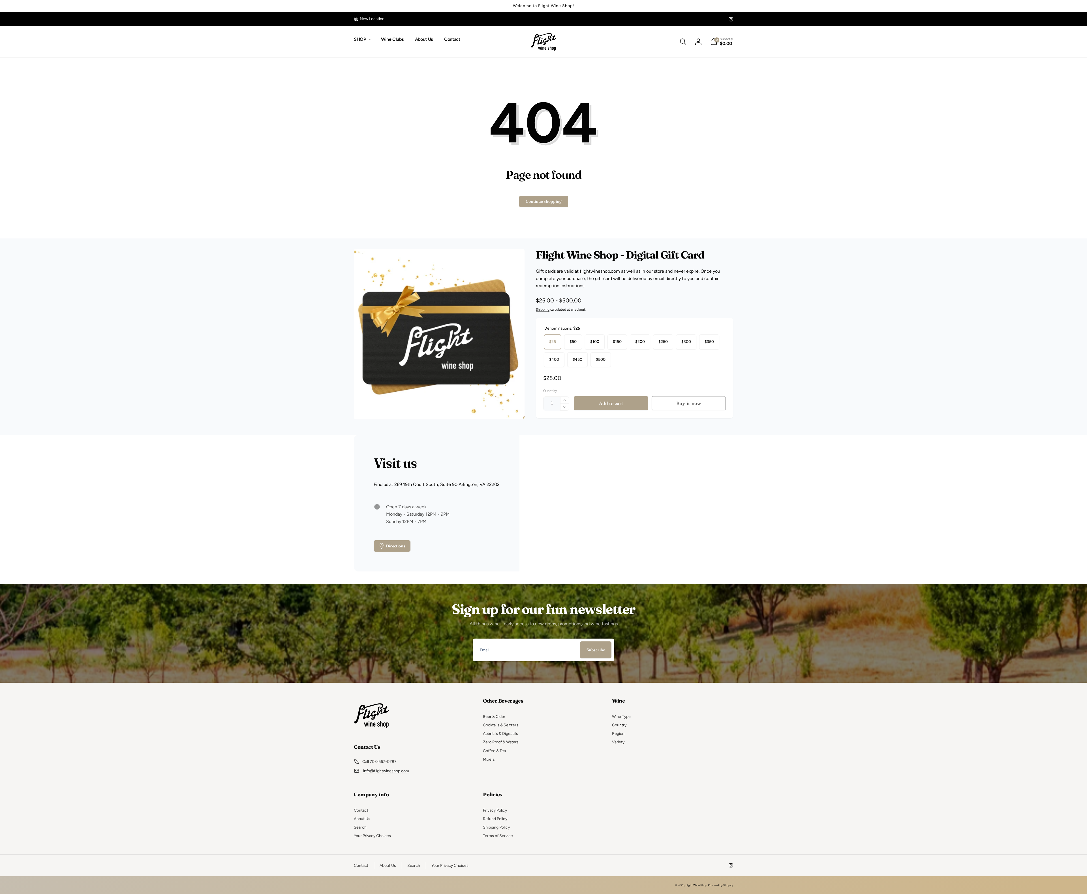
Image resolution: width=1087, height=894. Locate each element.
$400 (554, 359)
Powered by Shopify (720, 885)
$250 (663, 341)
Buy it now (688, 403)
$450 (577, 359)
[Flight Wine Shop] (371, 731)
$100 (594, 341)
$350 (709, 341)
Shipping (542, 309)
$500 (600, 359)
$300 (686, 341)
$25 (552, 341)
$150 (617, 341)
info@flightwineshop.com (386, 771)
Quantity (550, 391)
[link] (369, 19)
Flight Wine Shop (696, 885)
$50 (573, 341)
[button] (362, 39)
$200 (640, 341)
